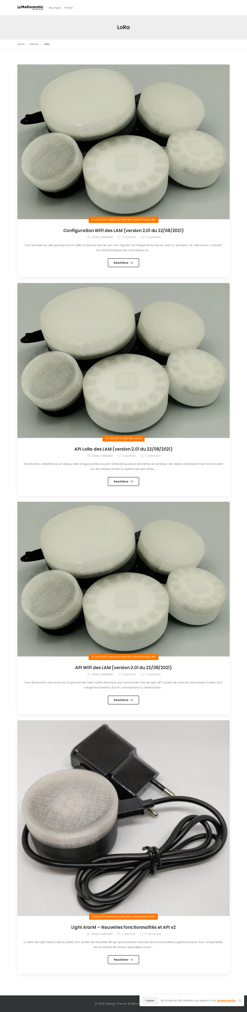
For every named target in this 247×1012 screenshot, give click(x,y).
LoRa (123, 219)
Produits (145, 219)
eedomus (114, 219)
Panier (69, 8)
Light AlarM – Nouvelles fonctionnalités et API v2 (123, 927)
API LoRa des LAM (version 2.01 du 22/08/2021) (123, 449)
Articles (34, 44)
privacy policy (226, 1000)
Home (21, 44)
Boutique (55, 8)
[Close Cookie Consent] (240, 1000)
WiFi (153, 219)
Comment (153, 237)
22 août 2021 (98, 219)
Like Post (129, 237)
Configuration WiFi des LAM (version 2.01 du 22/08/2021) (123, 231)
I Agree (149, 1000)
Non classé (133, 219)
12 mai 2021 (98, 916)
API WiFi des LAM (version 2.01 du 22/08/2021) (123, 668)
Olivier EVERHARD (102, 237)
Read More (121, 263)
